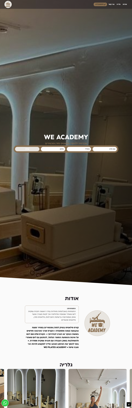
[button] (129, 404)
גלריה (119, 4)
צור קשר (111, 4)
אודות (125, 4)
